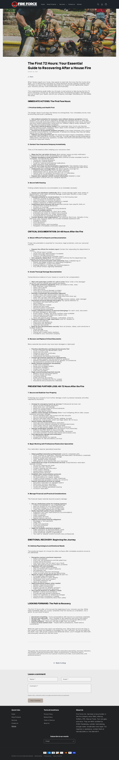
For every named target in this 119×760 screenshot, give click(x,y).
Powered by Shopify (27, 756)
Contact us (15, 723)
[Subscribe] (73, 741)
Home (13, 714)
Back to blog (61, 663)
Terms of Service (49, 720)
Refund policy (38, 756)
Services (14, 720)
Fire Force (19, 756)
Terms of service (57, 756)
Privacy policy (47, 756)
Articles (14, 726)
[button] (52, 4)
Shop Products (16, 717)
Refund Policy (48, 717)
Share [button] (31, 76)
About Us (47, 723)
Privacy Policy (48, 714)
